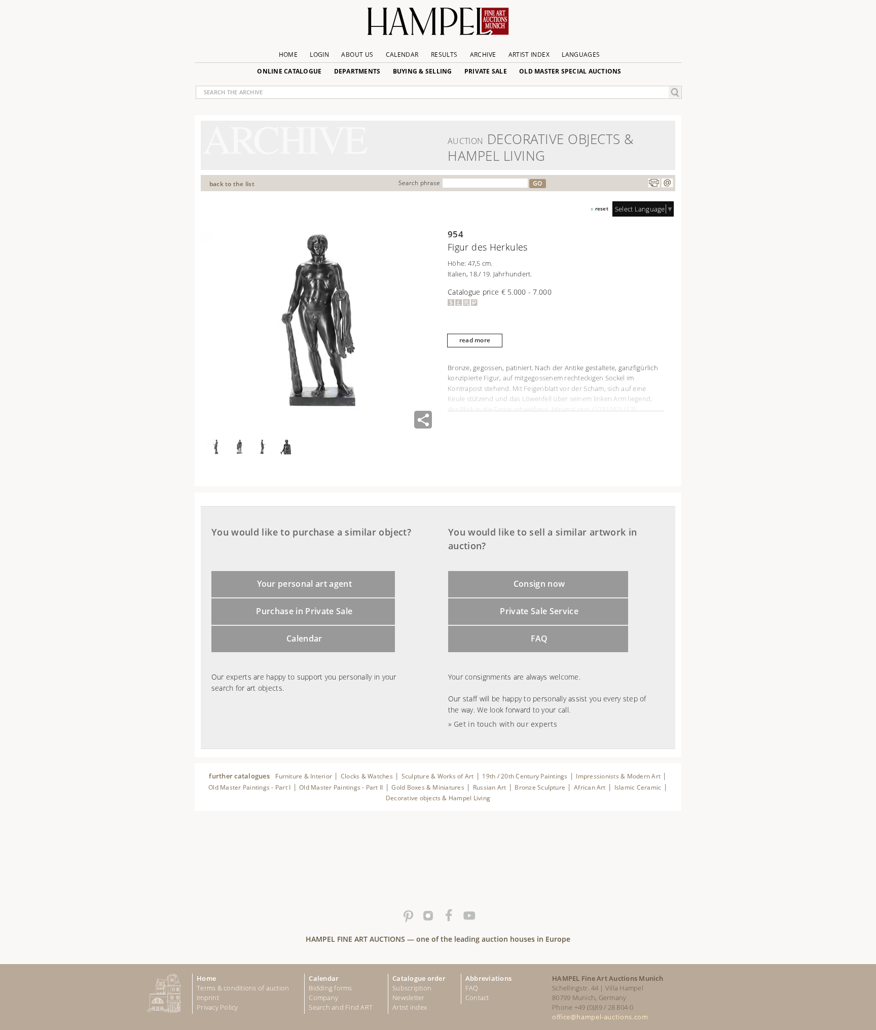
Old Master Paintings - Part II (341, 787)
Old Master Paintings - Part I (249, 787)
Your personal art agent (304, 583)
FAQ (539, 638)
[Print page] (654, 183)
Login (319, 54)
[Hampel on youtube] (468, 916)
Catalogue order (419, 978)
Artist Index (529, 54)
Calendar (402, 54)
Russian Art (489, 787)
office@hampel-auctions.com (600, 1016)
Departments (357, 71)
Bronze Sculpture (540, 787)
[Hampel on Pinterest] (407, 916)
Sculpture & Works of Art (438, 776)
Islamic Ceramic (638, 787)
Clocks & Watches (367, 776)
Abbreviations (488, 978)
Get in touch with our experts (505, 724)
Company (323, 997)
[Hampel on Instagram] (427, 916)
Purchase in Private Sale (304, 611)
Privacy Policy (217, 1007)
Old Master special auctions (570, 71)
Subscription (411, 987)
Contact (477, 997)
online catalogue (289, 71)
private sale (485, 71)
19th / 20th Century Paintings (524, 776)
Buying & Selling (422, 71)
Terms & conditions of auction (243, 987)
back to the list (231, 184)
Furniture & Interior (303, 776)
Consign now (539, 583)
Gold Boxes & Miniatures (427, 787)
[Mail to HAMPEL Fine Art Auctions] (667, 183)
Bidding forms (330, 987)
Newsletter (408, 997)
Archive (483, 54)
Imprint (208, 997)
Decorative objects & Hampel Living (438, 798)
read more (474, 340)
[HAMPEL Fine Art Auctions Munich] (438, 25)
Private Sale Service (539, 611)
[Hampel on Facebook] (448, 916)
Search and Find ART (341, 1007)
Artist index (409, 1007)
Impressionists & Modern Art (618, 776)
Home (288, 54)
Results (444, 54)
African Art (590, 787)
